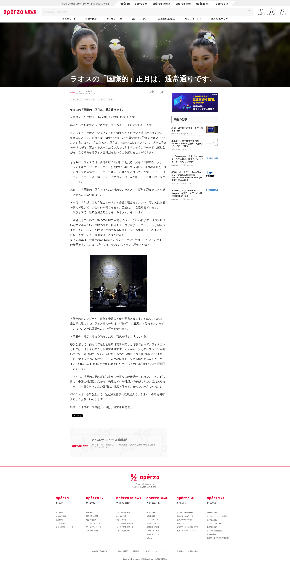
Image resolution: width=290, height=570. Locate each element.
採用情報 (147, 551)
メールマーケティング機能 (217, 516)
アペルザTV (90, 503)
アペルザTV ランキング (94, 523)
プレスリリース (114, 19)
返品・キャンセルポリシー (187, 530)
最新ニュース (69, 19)
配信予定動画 (91, 519)
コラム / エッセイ (153, 530)
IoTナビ (149, 538)
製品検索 (59, 512)
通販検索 (59, 519)
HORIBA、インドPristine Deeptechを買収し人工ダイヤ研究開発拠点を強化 (186, 193)
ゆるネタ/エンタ (219, 19)
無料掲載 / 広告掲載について (102, 551)
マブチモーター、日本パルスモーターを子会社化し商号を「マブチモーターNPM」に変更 (187, 159)
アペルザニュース (153, 503)
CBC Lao (97, 116)
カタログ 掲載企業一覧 (124, 523)
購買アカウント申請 (184, 519)
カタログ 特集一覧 (123, 512)
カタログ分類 (121, 519)
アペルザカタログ (123, 503)
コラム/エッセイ (193, 19)
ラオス (101, 99)
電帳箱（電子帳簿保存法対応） (218, 538)
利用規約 (180, 551)
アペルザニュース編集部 (83, 91)
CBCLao (75, 99)
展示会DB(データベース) (65, 527)
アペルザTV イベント (94, 527)
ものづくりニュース (90, 93)
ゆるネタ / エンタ (153, 534)
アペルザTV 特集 (92, 530)
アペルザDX (211, 503)
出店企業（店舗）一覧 (185, 516)
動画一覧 (89, 512)
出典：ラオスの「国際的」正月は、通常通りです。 (101, 407)
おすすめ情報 (121, 516)
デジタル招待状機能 (214, 530)
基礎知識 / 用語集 (153, 527)
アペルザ (59, 503)
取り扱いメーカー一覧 (185, 512)
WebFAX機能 (211, 534)
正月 (110, 99)
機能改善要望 (123, 551)
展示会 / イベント (153, 523)
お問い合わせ (193, 551)
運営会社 (135, 551)
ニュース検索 (61, 523)
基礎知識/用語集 (166, 19)
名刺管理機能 (212, 519)
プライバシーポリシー (163, 551)
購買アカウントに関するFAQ (187, 527)
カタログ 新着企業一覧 (124, 527)
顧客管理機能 (212, 512)
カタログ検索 (61, 516)
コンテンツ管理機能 (214, 523)
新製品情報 (91, 19)
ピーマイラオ (88, 99)
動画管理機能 (212, 527)
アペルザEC (181, 503)
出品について (182, 523)
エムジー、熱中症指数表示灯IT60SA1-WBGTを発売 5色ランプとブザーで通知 (187, 143)
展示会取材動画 (92, 516)
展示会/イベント (140, 19)
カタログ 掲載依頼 (123, 530)
